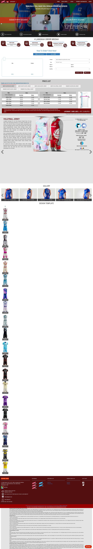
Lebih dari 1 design (79, 72)
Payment (68, 482)
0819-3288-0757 (7, 499)
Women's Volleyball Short (27, 89)
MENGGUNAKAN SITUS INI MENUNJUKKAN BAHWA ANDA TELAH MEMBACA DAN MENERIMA (42, 505)
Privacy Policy (50, 483)
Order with (53, 54)
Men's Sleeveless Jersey (8, 86)
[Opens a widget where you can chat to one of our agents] (88, 546)
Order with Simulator (40, 54)
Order (90, 1)
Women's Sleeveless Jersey (72, 86)
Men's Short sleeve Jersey (24, 86)
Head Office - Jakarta (5, 478)
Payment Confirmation (81, 1)
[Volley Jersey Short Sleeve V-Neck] (65, 194)
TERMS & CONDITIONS (63, 505)
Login (71, 1)
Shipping (68, 483)
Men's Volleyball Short (56, 86)
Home (58, 1)
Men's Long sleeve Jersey (40, 86)
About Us (49, 482)
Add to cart (88, 72)
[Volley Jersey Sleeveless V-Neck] (10, 194)
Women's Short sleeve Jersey (10, 89)
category (12, 1)
